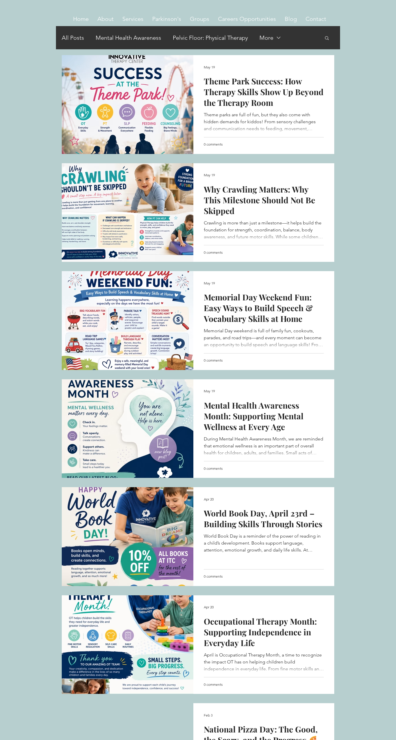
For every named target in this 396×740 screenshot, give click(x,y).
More (266, 37)
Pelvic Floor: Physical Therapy (210, 37)
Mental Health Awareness (128, 37)
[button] (133, 19)
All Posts (73, 37)
